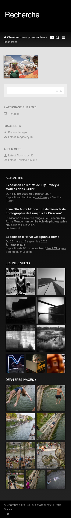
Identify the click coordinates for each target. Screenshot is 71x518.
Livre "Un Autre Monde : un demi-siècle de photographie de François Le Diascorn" (36, 211)
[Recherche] (57, 37)
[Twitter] (8, 514)
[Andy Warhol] (35, 363)
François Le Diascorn (46, 218)
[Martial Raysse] (15, 363)
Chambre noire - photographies (25, 37)
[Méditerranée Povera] (51, 281)
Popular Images (17, 132)
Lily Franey (42, 197)
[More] (29, 263)
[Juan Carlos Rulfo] (56, 363)
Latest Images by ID (20, 137)
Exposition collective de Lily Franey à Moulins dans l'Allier (32, 187)
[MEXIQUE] (20, 281)
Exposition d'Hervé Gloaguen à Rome (32, 236)
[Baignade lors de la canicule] (20, 398)
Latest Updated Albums (22, 160)
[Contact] (52, 37)
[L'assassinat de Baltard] (20, 310)
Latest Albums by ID (20, 155)
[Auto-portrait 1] (20, 338)
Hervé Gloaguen (56, 248)
